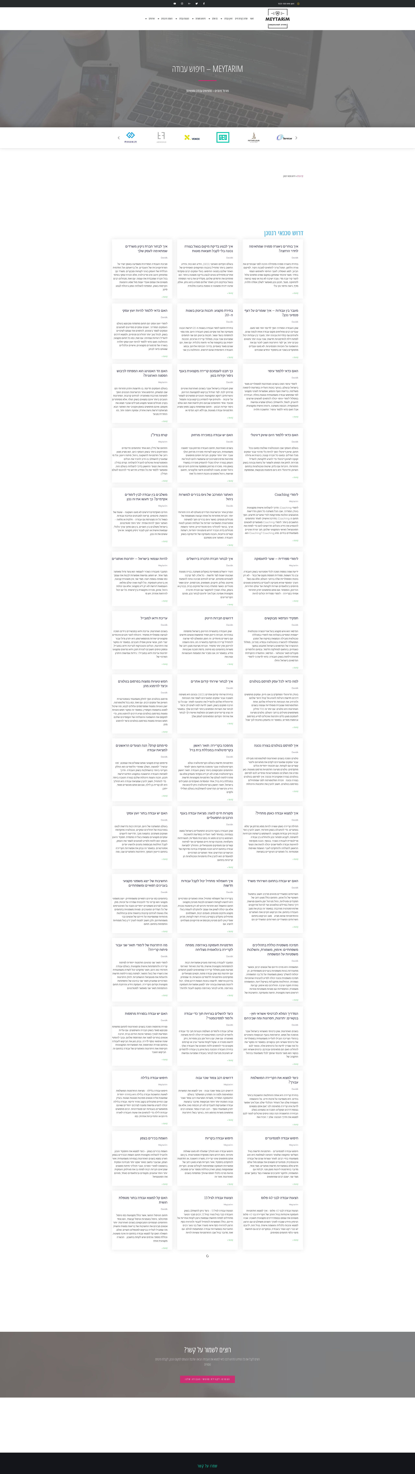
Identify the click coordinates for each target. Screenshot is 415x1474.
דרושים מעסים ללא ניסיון (216, 1381)
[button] (119, 138)
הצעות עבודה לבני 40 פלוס (279, 1198)
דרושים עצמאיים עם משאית (148, 1321)
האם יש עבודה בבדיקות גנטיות (277, 1262)
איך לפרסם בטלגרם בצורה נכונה (276, 745)
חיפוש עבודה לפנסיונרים (281, 1138)
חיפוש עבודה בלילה (154, 1078)
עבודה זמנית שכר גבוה (152, 1381)
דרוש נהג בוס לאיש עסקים (280, 1321)
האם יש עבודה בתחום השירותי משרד (272, 881)
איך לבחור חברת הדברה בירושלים (210, 559)
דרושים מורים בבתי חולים (280, 1381)
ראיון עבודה (228, 18)
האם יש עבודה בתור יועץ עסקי (146, 813)
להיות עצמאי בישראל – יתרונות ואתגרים (139, 559)
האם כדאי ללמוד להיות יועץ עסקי (144, 310)
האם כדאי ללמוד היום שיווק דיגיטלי (274, 435)
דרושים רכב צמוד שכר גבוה (214, 1078)
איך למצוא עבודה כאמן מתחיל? (276, 813)
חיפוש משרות (201, 18)
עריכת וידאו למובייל (154, 618)
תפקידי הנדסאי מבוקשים (281, 618)
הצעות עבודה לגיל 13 (218, 1198)
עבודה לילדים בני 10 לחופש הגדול (210, 1262)
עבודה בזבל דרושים (154, 1262)
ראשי (252, 18)
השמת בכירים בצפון (153, 1138)
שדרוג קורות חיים (241, 18)
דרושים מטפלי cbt (285, 1440)
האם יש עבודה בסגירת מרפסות (146, 1014)
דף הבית (300, 176)
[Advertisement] (207, 203)
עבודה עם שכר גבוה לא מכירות (211, 1440)
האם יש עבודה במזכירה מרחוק (212, 435)
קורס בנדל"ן (159, 435)
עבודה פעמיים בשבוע (152, 1440)
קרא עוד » (295, 293)
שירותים (152, 18)
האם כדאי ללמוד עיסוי (283, 371)
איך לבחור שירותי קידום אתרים (212, 681)
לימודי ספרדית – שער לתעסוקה (276, 559)
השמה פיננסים (166, 18)
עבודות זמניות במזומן (218, 1321)
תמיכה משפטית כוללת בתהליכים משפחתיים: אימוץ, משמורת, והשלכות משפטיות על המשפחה (272, 949)
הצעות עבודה (184, 18)
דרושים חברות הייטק (219, 618)
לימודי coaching (286, 494)
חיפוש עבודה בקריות (219, 1138)
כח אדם (215, 18)
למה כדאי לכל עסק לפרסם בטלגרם (273, 681)
